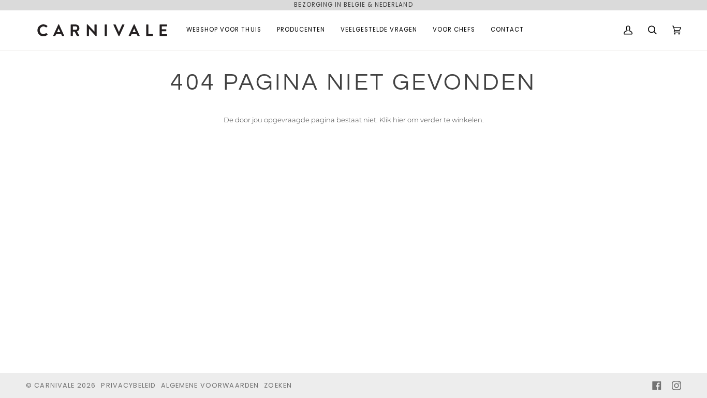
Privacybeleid (128, 385)
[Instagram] (676, 385)
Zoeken (278, 385)
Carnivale (54, 385)
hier (399, 120)
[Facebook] (656, 385)
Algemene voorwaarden (210, 385)
